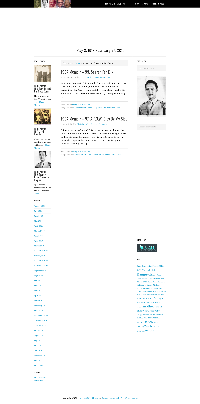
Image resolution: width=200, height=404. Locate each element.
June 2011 (38, 345)
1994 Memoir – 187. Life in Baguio (42, 131)
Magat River (155, 302)
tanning (140, 326)
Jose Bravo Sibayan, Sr (52, 4)
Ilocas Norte (98, 154)
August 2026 (39, 206)
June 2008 (38, 365)
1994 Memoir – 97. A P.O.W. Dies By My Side (94, 119)
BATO (145, 282)
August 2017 (39, 275)
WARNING (141, 331)
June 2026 (38, 216)
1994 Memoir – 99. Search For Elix (87, 72)
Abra (140, 265)
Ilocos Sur (154, 294)
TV (158, 326)
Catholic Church (146, 285)
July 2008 (38, 360)
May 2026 (38, 221)
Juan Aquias (141, 302)
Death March (147, 291)
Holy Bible (97, 107)
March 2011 (39, 350)
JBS (158, 294)
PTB (145, 318)
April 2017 (38, 295)
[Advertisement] (69, 16)
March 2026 (39, 231)
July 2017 (38, 280)
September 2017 (41, 270)
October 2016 (40, 325)
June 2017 (38, 285)
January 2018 (39, 256)
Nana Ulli (158, 307)
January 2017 (39, 310)
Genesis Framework (110, 398)
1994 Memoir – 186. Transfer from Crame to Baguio (42, 175)
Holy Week (147, 294)
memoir (140, 307)
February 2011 (40, 355)
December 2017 (41, 261)
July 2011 (37, 340)
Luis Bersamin (109, 107)
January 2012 (39, 330)
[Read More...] (40, 194)
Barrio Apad (156, 275)
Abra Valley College (150, 270)
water (118, 154)
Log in (135, 398)
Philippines (110, 154)
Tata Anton (150, 326)
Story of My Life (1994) (82, 104)
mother (148, 306)
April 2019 (38, 241)
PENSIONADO (143, 311)
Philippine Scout (143, 315)
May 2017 (38, 290)
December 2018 (41, 251)
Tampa (156, 322)
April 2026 (38, 226)
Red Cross (152, 317)
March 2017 (39, 300)
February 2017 (40, 305)
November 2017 (41, 266)
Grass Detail (157, 291)
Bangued (144, 274)
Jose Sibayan (156, 298)
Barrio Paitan (142, 279)
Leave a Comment (102, 77)
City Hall (155, 285)
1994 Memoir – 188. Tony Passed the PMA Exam (42, 88)
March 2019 (39, 246)
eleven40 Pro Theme (89, 398)
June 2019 (38, 236)
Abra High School (151, 266)
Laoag (148, 302)
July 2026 (38, 211)
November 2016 (41, 320)
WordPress (126, 398)
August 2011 (39, 335)
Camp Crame (152, 282)
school (149, 322)
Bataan (150, 278)
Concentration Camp (82, 107)
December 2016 (41, 315)
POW (118, 107)
